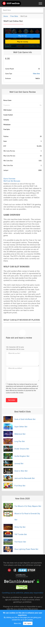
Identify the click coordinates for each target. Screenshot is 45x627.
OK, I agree (27, 623)
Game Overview (9, 178)
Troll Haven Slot (20, 542)
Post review (11, 400)
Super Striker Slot (20, 426)
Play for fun (22, 36)
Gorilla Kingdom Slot (21, 456)
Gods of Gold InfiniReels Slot (24, 419)
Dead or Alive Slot (20, 471)
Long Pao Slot (19, 441)
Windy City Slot (19, 527)
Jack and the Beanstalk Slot (24, 478)
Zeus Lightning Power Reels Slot (26, 549)
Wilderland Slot (19, 434)
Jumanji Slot (18, 463)
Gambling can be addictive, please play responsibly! (22, 593)
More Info (17, 623)
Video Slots (36, 73)
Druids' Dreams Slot (21, 449)
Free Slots (14, 16)
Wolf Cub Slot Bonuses (11, 181)
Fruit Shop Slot (19, 485)
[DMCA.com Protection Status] (22, 587)
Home (5, 16)
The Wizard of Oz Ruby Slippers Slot (27, 506)
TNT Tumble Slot (20, 534)
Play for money (22, 41)
